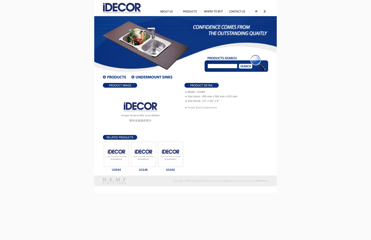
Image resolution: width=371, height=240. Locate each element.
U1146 (143, 169)
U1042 (170, 169)
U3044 (116, 169)
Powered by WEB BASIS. (255, 181)
